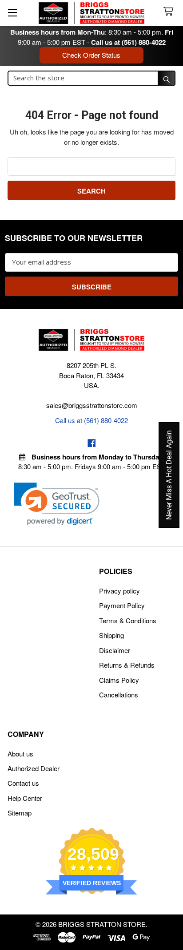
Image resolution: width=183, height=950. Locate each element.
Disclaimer (114, 650)
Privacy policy (119, 590)
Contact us (23, 783)
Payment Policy (122, 605)
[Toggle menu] (12, 12)
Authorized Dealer (34, 768)
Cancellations (118, 694)
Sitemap (20, 812)
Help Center (25, 798)
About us (20, 753)
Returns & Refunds (127, 664)
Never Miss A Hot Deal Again (169, 475)
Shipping (111, 635)
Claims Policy (119, 680)
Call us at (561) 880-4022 (128, 42)
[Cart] (170, 11)
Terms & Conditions (127, 620)
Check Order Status (91, 54)
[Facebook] (91, 443)
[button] (56, 504)
